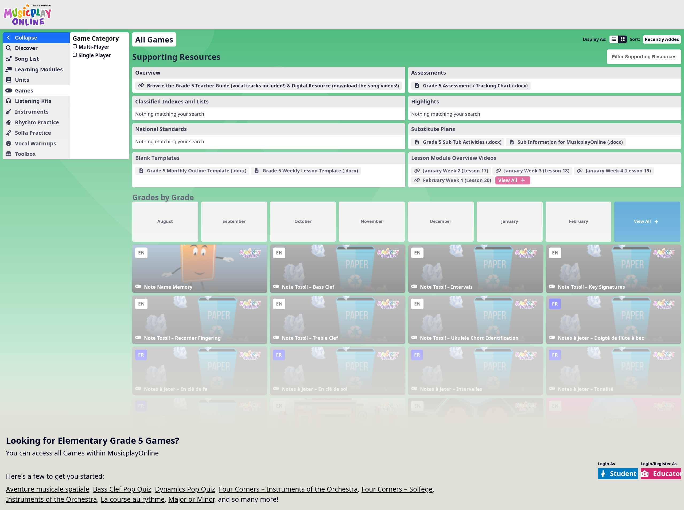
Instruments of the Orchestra (51, 499)
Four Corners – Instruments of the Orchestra (288, 488)
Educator (667, 473)
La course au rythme (133, 499)
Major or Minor (191, 499)
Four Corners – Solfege (397, 488)
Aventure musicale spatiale (47, 488)
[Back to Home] (115, 14)
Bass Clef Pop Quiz (122, 488)
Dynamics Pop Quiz (185, 488)
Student (623, 473)
